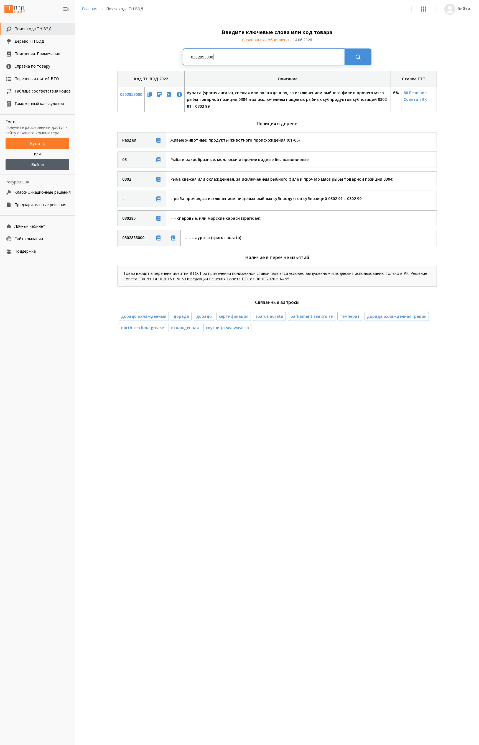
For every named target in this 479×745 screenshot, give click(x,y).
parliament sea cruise (312, 316)
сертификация (233, 316)
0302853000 (131, 94)
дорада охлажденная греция (396, 316)
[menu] (66, 9)
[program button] (423, 9)
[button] (423, 9)
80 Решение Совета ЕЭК (415, 96)
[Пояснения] (158, 140)
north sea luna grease (142, 327)
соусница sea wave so (227, 327)
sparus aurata (269, 316)
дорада (181, 316)
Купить (37, 143)
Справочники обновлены (277, 39)
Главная (89, 8)
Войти (37, 164)
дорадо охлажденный (143, 316)
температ (350, 316)
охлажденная (185, 327)
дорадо (204, 316)
